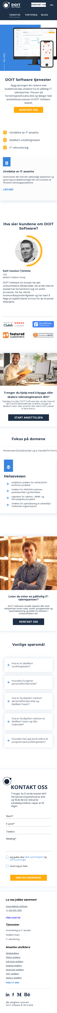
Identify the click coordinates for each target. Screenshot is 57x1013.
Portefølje (31, 15)
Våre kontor (13, 917)
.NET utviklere (12, 973)
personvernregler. (18, 860)
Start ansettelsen (28, 417)
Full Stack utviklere (14, 961)
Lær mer (8, 189)
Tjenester (14, 15)
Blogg (44, 15)
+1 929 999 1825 (14, 910)
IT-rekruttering (12, 939)
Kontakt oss (38, 4)
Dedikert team (12, 934)
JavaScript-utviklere (15, 969)
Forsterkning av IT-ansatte (18, 930)
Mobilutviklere (12, 953)
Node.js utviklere (14, 977)
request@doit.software (16, 906)
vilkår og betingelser (34, 857)
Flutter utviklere (13, 957)
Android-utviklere (14, 965)
